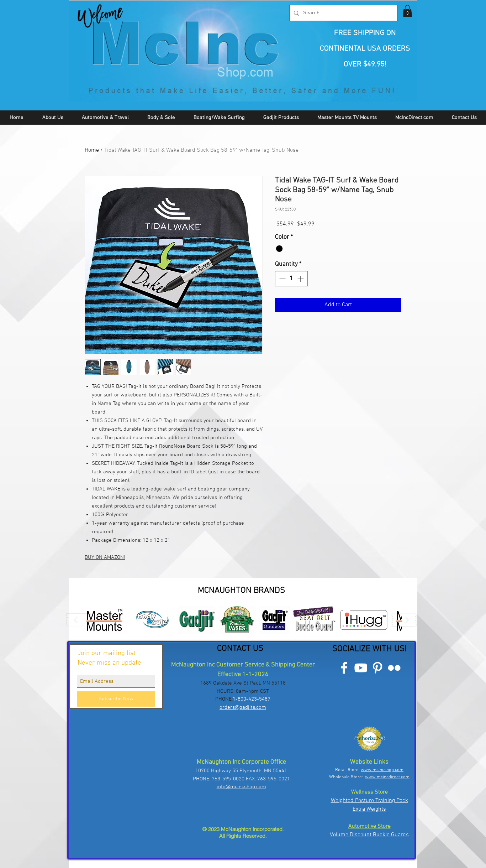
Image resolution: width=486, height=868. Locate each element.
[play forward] (404, 620)
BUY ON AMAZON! (105, 557)
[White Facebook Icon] (344, 668)
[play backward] (79, 620)
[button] (407, 11)
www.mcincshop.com (382, 770)
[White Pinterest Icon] (377, 668)
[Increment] (301, 278)
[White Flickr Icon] (394, 668)
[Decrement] (281, 278)
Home (92, 150)
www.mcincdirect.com (387, 777)
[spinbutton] (291, 278)
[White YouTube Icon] (361, 668)
